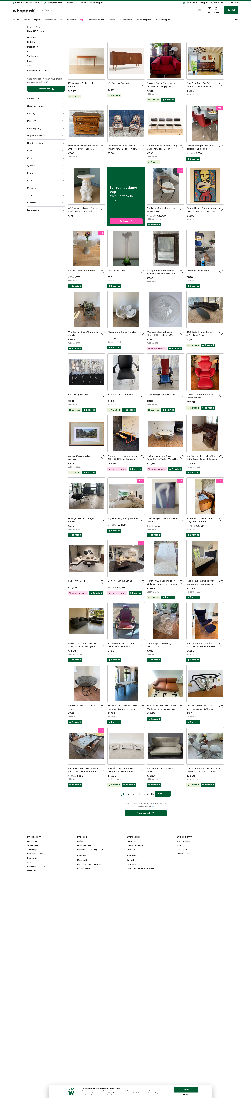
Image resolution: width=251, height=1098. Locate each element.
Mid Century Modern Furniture (90, 864)
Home (29, 27)
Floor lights (32, 858)
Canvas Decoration (135, 845)
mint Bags (131, 864)
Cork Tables (132, 849)
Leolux (80, 841)
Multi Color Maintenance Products (141, 868)
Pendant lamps (33, 841)
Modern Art (82, 860)
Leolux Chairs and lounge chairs (90, 849)
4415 (152, 793)
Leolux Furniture (84, 845)
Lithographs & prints (36, 866)
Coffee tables (33, 845)
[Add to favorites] (102, 84)
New (38, 27)
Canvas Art (131, 841)
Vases (29, 862)
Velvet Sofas (182, 849)
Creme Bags (132, 860)
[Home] (24, 10)
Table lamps (32, 849)
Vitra (179, 845)
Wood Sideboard (184, 841)
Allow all (186, 1089)
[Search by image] (199, 10)
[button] (171, 3)
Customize (185, 1094)
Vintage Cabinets (84, 868)
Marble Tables (183, 853)
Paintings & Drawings (36, 853)
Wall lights (31, 870)
